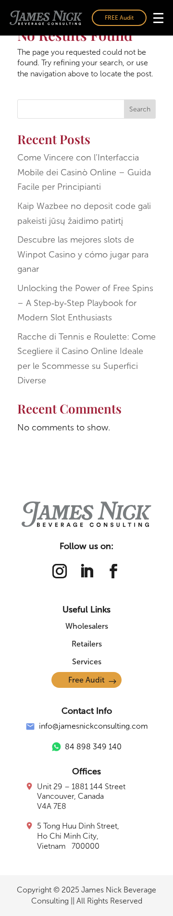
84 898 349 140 (93, 746)
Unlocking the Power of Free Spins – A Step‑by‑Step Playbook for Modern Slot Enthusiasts (85, 303)
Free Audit (86, 679)
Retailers (87, 643)
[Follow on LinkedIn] (86, 571)
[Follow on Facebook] (113, 571)
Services (86, 661)
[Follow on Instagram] (59, 571)
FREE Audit (119, 17)
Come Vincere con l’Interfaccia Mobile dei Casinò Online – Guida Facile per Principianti (84, 172)
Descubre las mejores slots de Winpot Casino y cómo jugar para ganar (82, 254)
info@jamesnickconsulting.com (93, 726)
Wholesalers (86, 626)
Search (139, 109)
